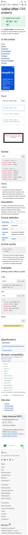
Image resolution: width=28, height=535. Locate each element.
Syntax (4, 46)
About (3, 467)
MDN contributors (12, 432)
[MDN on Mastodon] (10, 460)
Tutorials (3, 513)
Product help (4, 480)
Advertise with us (5, 475)
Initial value (5, 222)
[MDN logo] (4, 453)
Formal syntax (6, 53)
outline (21, 31)
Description (5, 49)
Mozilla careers (5, 472)
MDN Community (5, 487)
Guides (3, 511)
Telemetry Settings (6, 530)
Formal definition (6, 51)
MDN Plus (4, 477)
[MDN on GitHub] (2, 460)
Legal (15, 530)
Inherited (5, 229)
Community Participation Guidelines (10, 533)
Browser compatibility (8, 61)
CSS (15, 29)
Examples (4, 56)
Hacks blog (4, 519)
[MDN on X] (7, 460)
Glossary (3, 516)
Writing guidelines (6, 493)
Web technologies (6, 505)
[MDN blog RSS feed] (13, 460)
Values (4, 184)
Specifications (6, 58)
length (14, 238)
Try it (3, 44)
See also (4, 63)
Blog (2, 469)
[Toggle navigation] (25, 1)
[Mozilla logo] (6, 525)
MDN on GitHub (5, 498)
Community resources (7, 490)
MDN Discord (5, 495)
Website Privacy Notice (7, 528)
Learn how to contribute (8, 425)
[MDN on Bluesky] (5, 460)
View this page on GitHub (9, 434)
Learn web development (7, 508)
